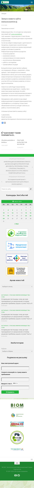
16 (30, 213)
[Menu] (31, 2)
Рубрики (3, 348)
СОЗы (3, 297)
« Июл (16, 224)
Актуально (4, 295)
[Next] (20, 417)
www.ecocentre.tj (16, 34)
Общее (3, 13)
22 (26, 215)
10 (3, 213)
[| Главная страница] (6, 2)
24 (3, 218)
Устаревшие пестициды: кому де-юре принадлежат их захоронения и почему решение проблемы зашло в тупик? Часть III (16, 301)
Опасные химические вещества (19, 295)
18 (8, 215)
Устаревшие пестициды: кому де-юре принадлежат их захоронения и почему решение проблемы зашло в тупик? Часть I (16, 332)
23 (30, 215)
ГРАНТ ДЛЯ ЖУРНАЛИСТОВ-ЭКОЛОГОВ (22, 142)
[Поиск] (31, 189)
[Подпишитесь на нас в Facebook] (18, 483)
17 (3, 215)
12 (12, 213)
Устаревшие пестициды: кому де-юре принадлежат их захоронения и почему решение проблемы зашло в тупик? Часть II (16, 317)
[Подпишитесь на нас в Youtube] (15, 483)
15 (26, 213)
